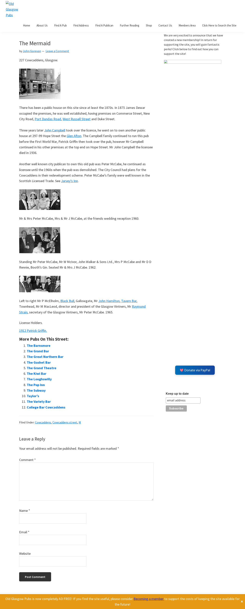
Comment (27, 460)
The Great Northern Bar (45, 356)
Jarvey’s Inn (69, 181)
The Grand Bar (38, 351)
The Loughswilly (39, 379)
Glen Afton (74, 136)
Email (24, 532)
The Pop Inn (36, 385)
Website (25, 553)
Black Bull (67, 301)
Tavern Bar (128, 301)
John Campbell (54, 130)
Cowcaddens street (64, 422)
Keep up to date (177, 393)
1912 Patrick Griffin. (33, 330)
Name (24, 510)
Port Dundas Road (48, 119)
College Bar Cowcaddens (46, 407)
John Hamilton (109, 301)
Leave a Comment (57, 51)
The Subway (36, 390)
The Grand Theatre (41, 368)
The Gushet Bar (39, 362)
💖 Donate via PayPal (195, 370)
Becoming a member (149, 599)
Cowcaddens (43, 422)
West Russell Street (77, 119)
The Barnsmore (38, 345)
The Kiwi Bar (36, 373)
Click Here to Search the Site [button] (219, 25)
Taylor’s (33, 396)
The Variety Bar (39, 401)
